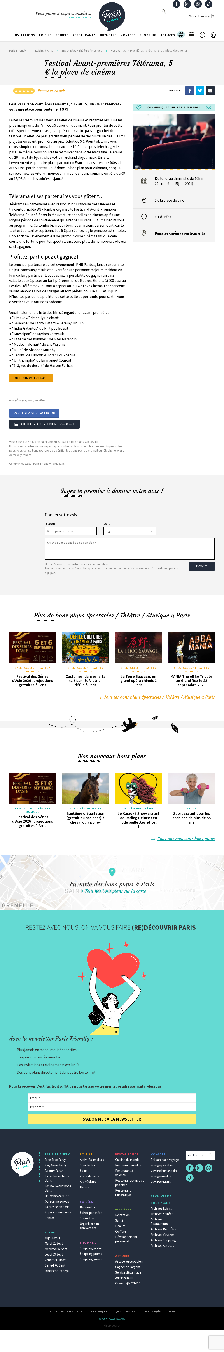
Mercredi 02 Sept (56, 1249)
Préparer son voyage (165, 1160)
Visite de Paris (89, 1176)
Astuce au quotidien (129, 1261)
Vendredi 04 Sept (56, 1260)
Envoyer (202, 566)
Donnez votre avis (51, 90)
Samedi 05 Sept (55, 1265)
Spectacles (87, 1165)
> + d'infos (163, 216)
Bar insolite (87, 1207)
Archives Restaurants (159, 1221)
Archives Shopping (163, 1240)
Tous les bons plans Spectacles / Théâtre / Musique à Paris (159, 697)
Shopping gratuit (91, 1248)
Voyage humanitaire (164, 1171)
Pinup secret (112, 1325)
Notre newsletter (57, 1196)
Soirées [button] (62, 35)
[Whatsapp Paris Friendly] (198, 4)
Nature (84, 1187)
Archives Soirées (162, 1214)
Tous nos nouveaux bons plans (186, 838)
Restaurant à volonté (124, 1173)
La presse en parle (57, 1207)
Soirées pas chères (138, 808)
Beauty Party (54, 1171)
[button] (181, 35)
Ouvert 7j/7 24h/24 (127, 1283)
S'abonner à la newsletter (112, 1119)
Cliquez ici (91, 442)
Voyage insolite (161, 1176)
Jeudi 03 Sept (54, 1254)
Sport (192, 808)
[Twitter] (200, 90)
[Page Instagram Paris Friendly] (187, 4)
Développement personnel (126, 1239)
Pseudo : (50, 523)
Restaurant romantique (123, 1192)
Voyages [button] (128, 35)
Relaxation (122, 1215)
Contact (50, 1218)
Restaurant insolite (128, 1165)
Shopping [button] (148, 35)
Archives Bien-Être (163, 1229)
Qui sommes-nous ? (126, 1311)
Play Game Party (55, 1165)
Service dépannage (128, 1272)
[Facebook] (189, 90)
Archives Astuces (162, 1245)
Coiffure (120, 1231)
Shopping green (91, 1259)
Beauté (120, 1226)
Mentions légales (152, 1311)
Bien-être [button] (108, 35)
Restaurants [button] (84, 35)
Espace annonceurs (58, 1212)
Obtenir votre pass (31, 378)
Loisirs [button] (45, 35)
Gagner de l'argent (127, 1267)
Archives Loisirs (161, 1208)
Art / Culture (88, 1181)
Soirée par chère (91, 1213)
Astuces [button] (167, 35)
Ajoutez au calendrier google (47, 424)
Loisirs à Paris (44, 50)
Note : (107, 523)
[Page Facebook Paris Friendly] (176, 4)
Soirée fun (87, 1218)
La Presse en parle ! (98, 1311)
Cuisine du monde (127, 1160)
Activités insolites (86, 808)
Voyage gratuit (161, 1181)
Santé (119, 1220)
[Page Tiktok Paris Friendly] (209, 4)
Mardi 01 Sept (54, 1243)
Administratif (124, 1278)
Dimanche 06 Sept (57, 1271)
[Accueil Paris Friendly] (112, 14)
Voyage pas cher (162, 1165)
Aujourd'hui (52, 1238)
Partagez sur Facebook (34, 413)
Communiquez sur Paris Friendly (65, 1311)
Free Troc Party (55, 1160)
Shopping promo (91, 1254)
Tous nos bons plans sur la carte (115, 891)
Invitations (24, 35)
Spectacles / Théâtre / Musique (81, 50)
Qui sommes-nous (57, 1201)
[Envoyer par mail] (210, 90)
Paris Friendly (18, 50)
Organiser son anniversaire (89, 1226)
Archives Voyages (163, 1235)
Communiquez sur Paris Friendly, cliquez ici (37, 464)
